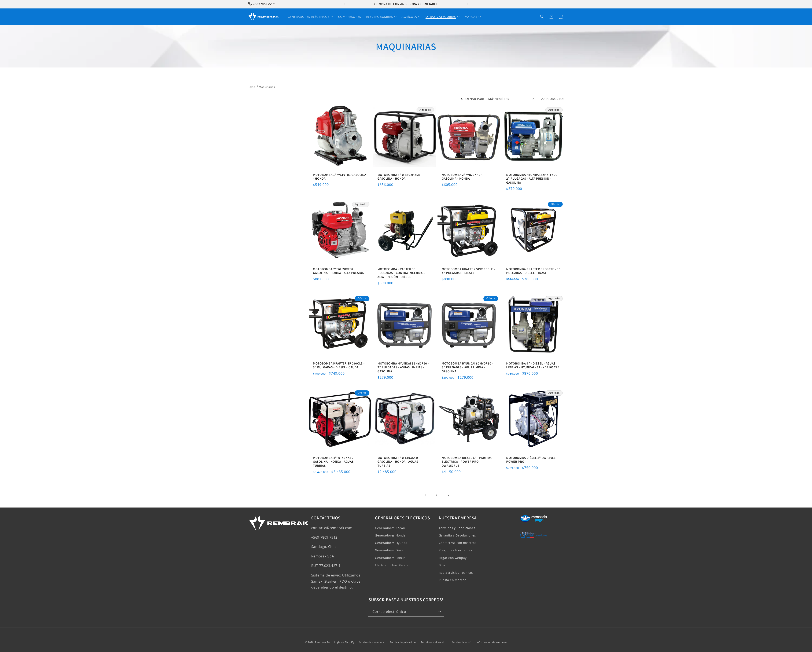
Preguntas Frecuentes (455, 550)
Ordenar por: (472, 99)
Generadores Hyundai (391, 543)
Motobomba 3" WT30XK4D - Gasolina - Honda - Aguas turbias (398, 462)
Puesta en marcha (452, 580)
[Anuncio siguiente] (468, 4)
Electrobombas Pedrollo (393, 565)
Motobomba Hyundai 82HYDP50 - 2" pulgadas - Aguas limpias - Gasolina (403, 367)
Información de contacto (491, 642)
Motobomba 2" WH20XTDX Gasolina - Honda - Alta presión (338, 271)
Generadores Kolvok (390, 528)
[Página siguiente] (448, 495)
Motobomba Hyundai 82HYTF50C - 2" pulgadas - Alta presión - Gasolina (533, 178)
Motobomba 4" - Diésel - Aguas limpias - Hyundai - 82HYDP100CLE (532, 365)
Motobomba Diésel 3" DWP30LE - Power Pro (532, 460)
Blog (442, 565)
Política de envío (461, 642)
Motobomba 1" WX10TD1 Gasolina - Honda (339, 176)
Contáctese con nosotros (457, 543)
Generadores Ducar (390, 550)
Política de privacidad (403, 642)
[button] (542, 16)
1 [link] (425, 495)
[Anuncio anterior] (344, 4)
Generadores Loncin (390, 558)
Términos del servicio (434, 642)
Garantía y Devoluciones (457, 535)
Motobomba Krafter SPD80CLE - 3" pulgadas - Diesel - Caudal (339, 365)
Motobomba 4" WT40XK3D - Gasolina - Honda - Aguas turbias (334, 462)
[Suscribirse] (439, 612)
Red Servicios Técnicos (456, 573)
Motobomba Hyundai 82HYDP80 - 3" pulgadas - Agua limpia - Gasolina (467, 367)
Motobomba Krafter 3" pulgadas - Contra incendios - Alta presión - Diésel (402, 273)
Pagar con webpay (453, 558)
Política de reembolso (371, 642)
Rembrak (320, 642)
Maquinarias (267, 87)
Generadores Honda (390, 535)
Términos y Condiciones (457, 528)
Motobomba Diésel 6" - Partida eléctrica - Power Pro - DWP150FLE (467, 462)
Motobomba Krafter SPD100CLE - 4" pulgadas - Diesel (468, 271)
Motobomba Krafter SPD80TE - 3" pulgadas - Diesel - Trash (533, 271)
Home (251, 87)
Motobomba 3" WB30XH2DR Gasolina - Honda (398, 176)
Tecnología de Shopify (340, 642)
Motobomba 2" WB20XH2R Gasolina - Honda (462, 176)
